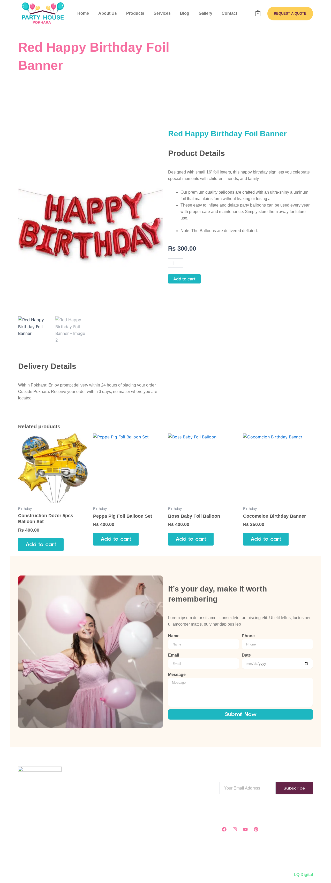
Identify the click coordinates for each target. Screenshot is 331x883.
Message (177, 674)
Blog (184, 13)
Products (135, 13)
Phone (248, 636)
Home (83, 13)
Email (173, 655)
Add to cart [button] (41, 544)
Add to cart (184, 278)
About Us (107, 13)
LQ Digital (303, 874)
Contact (229, 13)
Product (122, 789)
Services (162, 13)
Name (173, 636)
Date (246, 655)
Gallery (205, 13)
